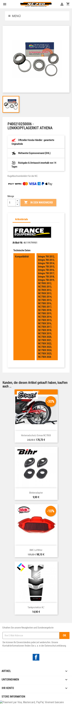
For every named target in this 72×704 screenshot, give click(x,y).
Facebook (36, 657)
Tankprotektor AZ (36, 607)
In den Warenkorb (38, 202)
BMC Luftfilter (36, 550)
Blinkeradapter (36, 492)
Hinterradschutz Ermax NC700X (36, 435)
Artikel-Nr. (18, 242)
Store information (13, 696)
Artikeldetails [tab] (21, 219)
